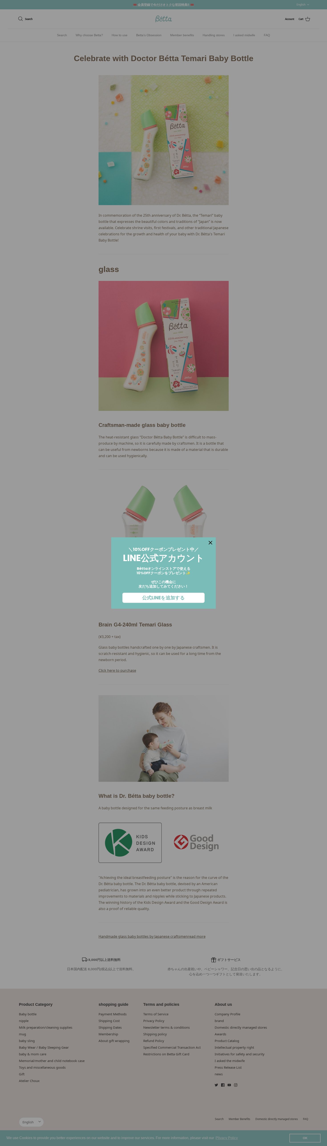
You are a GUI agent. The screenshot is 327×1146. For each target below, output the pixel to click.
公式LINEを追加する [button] (163, 597)
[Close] (210, 542)
